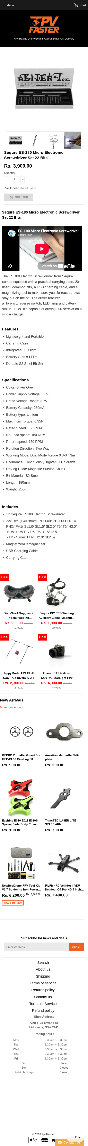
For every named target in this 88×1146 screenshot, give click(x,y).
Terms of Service (43, 1004)
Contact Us (71, 1142)
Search (43, 962)
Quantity (9, 172)
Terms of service (43, 983)
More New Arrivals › (12, 707)
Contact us (43, 997)
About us (43, 969)
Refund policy (43, 1010)
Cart (83, 5)
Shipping (43, 976)
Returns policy (43, 990)
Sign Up (76, 946)
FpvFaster (48, 1134)
